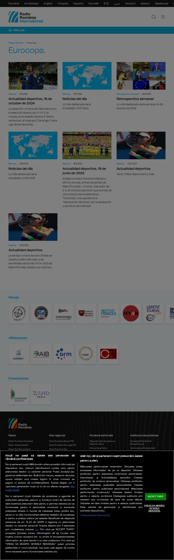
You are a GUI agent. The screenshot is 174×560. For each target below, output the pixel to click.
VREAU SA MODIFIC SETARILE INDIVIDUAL (154, 508)
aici (36, 529)
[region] (87, 505)
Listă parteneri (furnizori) (95, 515)
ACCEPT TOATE (156, 497)
